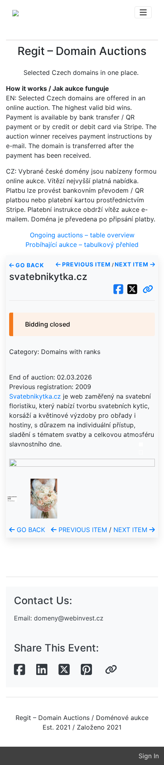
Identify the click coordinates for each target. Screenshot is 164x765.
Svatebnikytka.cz (35, 396)
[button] (148, 289)
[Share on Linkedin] (41, 669)
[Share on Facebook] (19, 669)
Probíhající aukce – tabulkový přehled (82, 244)
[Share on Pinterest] (86, 669)
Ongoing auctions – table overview (82, 235)
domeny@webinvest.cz (68, 618)
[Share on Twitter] (64, 669)
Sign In (149, 756)
